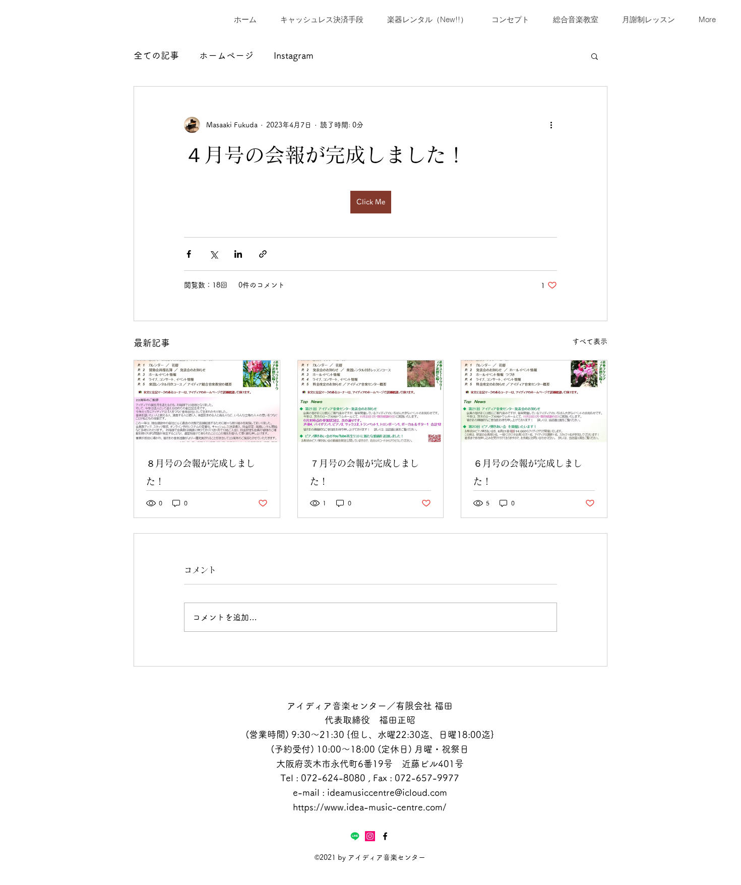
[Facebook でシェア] (189, 254)
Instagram (294, 55)
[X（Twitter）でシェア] (213, 254)
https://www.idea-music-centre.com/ (370, 807)
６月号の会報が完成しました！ (527, 472)
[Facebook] (385, 836)
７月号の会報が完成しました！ (364, 472)
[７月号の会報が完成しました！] (371, 401)
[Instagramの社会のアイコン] (370, 836)
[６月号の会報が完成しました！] (534, 401)
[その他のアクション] (551, 125)
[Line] (355, 836)
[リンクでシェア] (263, 254)
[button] (594, 56)
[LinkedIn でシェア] (238, 254)
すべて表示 (589, 341)
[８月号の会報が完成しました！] (207, 401)
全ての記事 (156, 55)
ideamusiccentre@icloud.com (387, 792)
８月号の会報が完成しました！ (200, 472)
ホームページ (226, 55)
